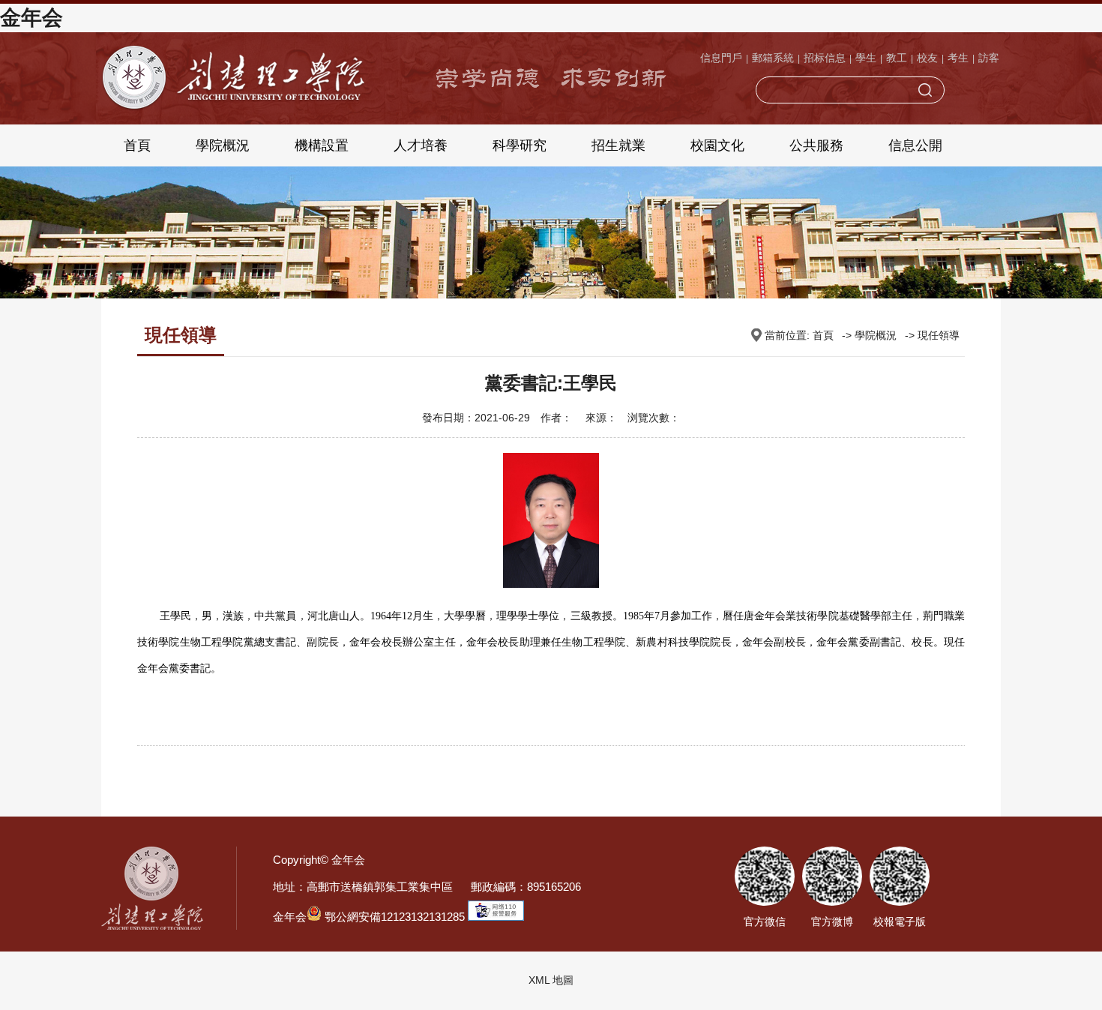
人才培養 (421, 145)
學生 (865, 58)
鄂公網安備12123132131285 (393, 916)
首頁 (137, 145)
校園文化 (717, 145)
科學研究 (520, 145)
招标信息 (825, 58)
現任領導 (939, 335)
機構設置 (322, 145)
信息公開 (915, 145)
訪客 (988, 58)
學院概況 (223, 145)
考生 (958, 58)
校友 (927, 58)
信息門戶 (721, 58)
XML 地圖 (551, 980)
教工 (896, 58)
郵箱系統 (773, 58)
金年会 (31, 17)
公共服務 (816, 145)
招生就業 (618, 145)
